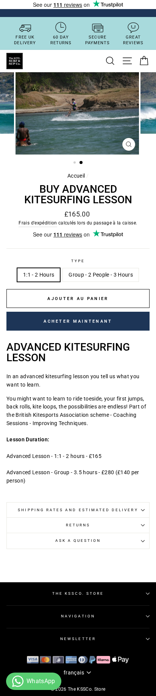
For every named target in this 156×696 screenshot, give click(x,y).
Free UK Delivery (25, 40)
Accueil (76, 176)
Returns (78, 525)
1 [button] (75, 163)
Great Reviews (133, 40)
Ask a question (78, 540)
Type (78, 261)
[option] (78, 113)
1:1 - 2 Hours (38, 275)
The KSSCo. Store (78, 593)
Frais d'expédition (38, 223)
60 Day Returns (61, 40)
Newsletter (78, 639)
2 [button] (81, 163)
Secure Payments (97, 40)
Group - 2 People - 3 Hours (101, 275)
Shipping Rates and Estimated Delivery (78, 510)
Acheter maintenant (78, 321)
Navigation (78, 616)
